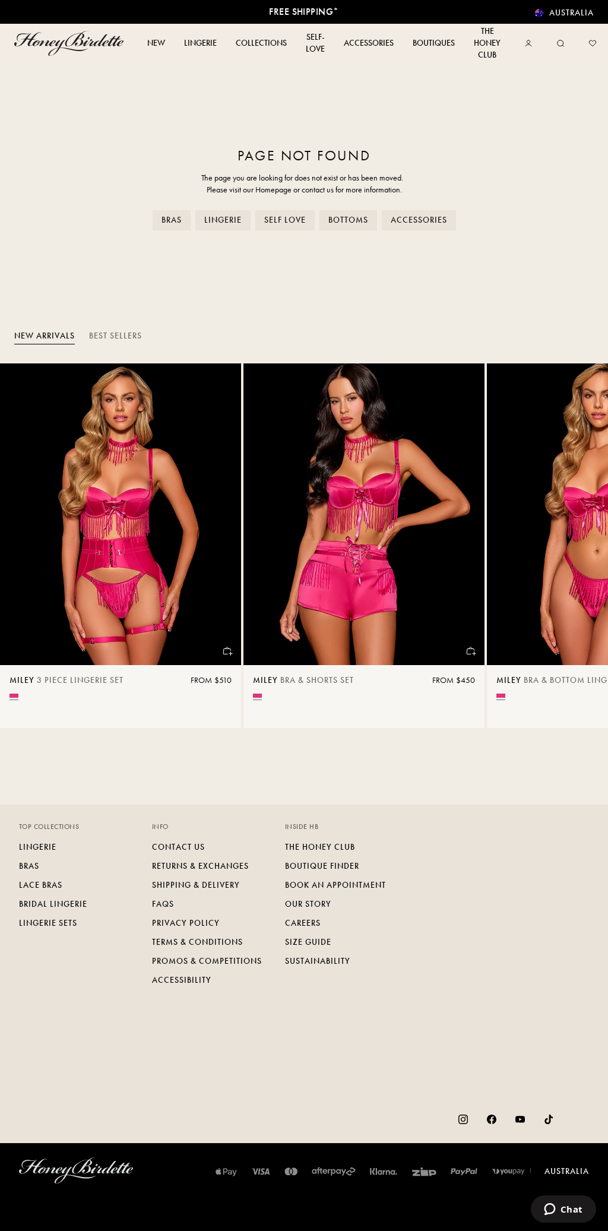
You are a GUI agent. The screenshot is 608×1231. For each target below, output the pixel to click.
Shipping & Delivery (196, 885)
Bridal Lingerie (53, 904)
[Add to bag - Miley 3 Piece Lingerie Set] (226, 650)
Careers (303, 923)
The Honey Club (320, 847)
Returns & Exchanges (200, 866)
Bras (172, 220)
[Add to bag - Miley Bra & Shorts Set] (470, 650)
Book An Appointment (335, 885)
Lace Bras (40, 885)
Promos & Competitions (207, 961)
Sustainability (317, 961)
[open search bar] (560, 43)
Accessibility (181, 980)
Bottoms (348, 220)
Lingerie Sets (48, 923)
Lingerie (223, 220)
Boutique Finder (322, 866)
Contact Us (178, 847)
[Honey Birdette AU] (69, 43)
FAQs (163, 904)
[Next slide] (584, 546)
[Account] (530, 43)
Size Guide (308, 942)
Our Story (308, 904)
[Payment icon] (508, 1172)
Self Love (285, 220)
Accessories (419, 220)
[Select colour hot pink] (14, 696)
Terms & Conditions (197, 942)
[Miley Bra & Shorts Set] (363, 514)
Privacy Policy (186, 923)
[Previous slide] (24, 546)
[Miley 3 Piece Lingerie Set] (120, 514)
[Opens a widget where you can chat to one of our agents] (563, 1210)
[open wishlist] (592, 43)
